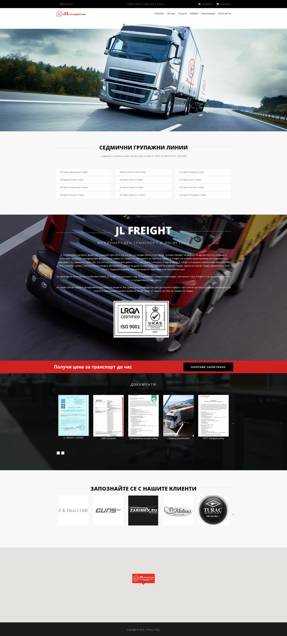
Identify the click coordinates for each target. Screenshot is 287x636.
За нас (171, 13)
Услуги (182, 13)
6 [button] (141, 534)
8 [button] (150, 534)
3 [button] (127, 534)
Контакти (224, 13)
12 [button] (168, 534)
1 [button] (58, 453)
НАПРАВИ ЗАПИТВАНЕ (208, 367)
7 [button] (145, 534)
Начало (159, 13)
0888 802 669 (66, 4)
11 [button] (163, 534)
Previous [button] (53, 422)
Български (225, 4)
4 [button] (132, 534)
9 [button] (154, 534)
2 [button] (62, 453)
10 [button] (159, 534)
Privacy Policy (153, 629)
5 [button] (136, 534)
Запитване (208, 13)
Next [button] (233, 422)
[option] (73, 420)
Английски (206, 4)
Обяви (194, 13)
